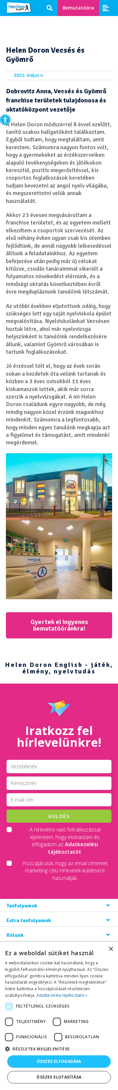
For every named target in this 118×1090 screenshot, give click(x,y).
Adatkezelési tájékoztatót (73, 848)
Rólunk (15, 935)
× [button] (110, 949)
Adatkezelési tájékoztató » (62, 995)
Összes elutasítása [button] (58, 1077)
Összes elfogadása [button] (59, 1061)
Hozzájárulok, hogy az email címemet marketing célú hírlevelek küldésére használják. (65, 871)
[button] (5, 120)
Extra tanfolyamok (29, 920)
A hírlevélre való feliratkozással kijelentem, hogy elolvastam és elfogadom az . (65, 840)
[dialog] (59, 1016)
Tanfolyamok (22, 905)
